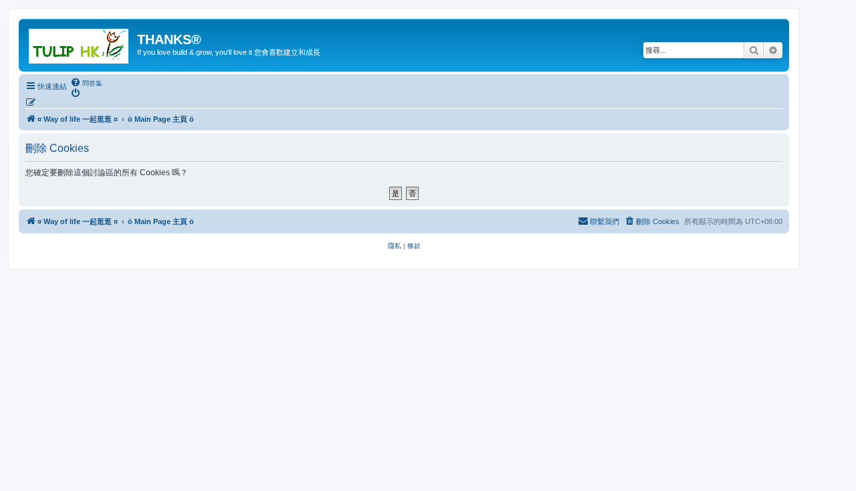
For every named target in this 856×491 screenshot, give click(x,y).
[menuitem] (86, 83)
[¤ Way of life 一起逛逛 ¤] (79, 43)
